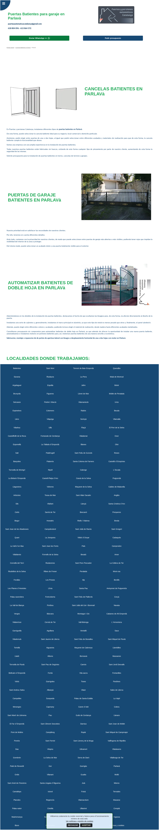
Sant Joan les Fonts (50, 546)
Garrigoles (50, 681)
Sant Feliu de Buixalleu (83, 639)
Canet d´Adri (83, 707)
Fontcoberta (50, 597)
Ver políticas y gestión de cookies (79, 821)
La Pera (83, 377)
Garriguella (17, 631)
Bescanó (83, 512)
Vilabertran (17, 622)
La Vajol (116, 698)
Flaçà (83, 428)
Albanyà (50, 690)
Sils (17, 504)
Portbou (50, 605)
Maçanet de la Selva (83, 487)
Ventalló (83, 631)
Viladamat (83, 436)
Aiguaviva (50, 648)
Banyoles (17, 461)
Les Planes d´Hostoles (17, 588)
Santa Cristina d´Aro (116, 504)
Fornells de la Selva (50, 555)
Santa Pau (83, 588)
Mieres (116, 783)
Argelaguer (17, 385)
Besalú (83, 555)
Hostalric (50, 521)
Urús (117, 402)
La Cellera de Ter (117, 563)
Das (17, 749)
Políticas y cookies (116, 825)
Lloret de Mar (83, 394)
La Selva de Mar (50, 758)
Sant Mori (50, 368)
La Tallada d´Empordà (50, 444)
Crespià (117, 808)
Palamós (50, 461)
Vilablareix (17, 555)
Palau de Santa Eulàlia (83, 698)
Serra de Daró (83, 758)
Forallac (17, 580)
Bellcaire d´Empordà (17, 673)
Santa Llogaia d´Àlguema (50, 783)
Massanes (117, 656)
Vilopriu (50, 749)
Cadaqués (117, 538)
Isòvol (50, 792)
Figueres (50, 394)
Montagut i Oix (83, 614)
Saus (117, 631)
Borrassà (83, 656)
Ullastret (83, 808)
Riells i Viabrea (83, 521)
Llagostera (17, 487)
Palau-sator (17, 808)
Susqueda (50, 698)
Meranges (17, 707)
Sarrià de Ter (50, 512)
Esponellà (17, 444)
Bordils (116, 580)
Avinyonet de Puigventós (117, 588)
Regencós (50, 800)
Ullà (50, 428)
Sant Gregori (116, 529)
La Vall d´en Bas (17, 546)
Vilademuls (17, 639)
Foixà (83, 792)
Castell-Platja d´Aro (50, 478)
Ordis (17, 775)
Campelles (17, 698)
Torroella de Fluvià (16, 665)
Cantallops (17, 792)
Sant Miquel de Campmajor (117, 732)
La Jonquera (50, 538)
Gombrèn (17, 758)
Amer (116, 555)
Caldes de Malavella (116, 487)
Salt (16, 453)
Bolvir (116, 385)
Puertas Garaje (10, 47)
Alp (83, 580)
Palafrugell (50, 453)
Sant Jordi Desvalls (116, 665)
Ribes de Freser (50, 571)
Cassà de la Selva (83, 478)
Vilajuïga (50, 419)
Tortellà (17, 648)
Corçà (116, 597)
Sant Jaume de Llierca (50, 639)
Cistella (50, 808)
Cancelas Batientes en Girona (23, 47)
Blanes (83, 444)
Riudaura (50, 377)
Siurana (17, 377)
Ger (50, 766)
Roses (116, 453)
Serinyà (83, 419)
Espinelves (17, 411)
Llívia (50, 588)
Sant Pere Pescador (83, 563)
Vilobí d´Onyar (83, 538)
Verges (17, 614)
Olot (116, 444)
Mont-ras (116, 571)
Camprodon (116, 546)
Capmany (50, 707)
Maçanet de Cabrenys (83, 648)
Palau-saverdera (17, 597)
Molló (117, 775)
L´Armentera (117, 622)
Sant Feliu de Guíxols (83, 453)
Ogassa (117, 817)
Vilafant (50, 504)
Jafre (83, 385)
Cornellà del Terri (17, 563)
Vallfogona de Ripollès (117, 741)
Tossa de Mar (50, 495)
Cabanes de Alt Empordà (116, 614)
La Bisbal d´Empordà (16, 478)
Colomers (50, 411)
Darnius (83, 724)
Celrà (17, 512)
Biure (17, 825)
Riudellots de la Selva (17, 571)
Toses (83, 681)
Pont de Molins (17, 732)
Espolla (50, 385)
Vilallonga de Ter (116, 758)
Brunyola (17, 394)
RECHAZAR (73, 825)
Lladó (17, 656)
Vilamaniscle (83, 402)
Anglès (116, 495)
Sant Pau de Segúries (50, 665)
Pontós (17, 741)
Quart (17, 538)
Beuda (116, 411)
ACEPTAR (86, 825)
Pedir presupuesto (113, 38)
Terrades (116, 792)
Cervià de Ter (50, 622)
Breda (116, 521)
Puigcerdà (117, 478)
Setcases (17, 402)
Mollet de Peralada (116, 394)
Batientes (17, 368)
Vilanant (50, 775)
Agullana (50, 631)
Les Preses (50, 580)
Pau (50, 715)
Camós (83, 665)
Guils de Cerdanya (83, 715)
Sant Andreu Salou (17, 690)
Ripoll (50, 470)
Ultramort (83, 749)
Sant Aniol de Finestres (17, 783)
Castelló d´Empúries (116, 461)
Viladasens (116, 749)
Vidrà (17, 681)
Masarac (116, 800)
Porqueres (116, 512)
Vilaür (83, 690)
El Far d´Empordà (17, 724)
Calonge (83, 470)
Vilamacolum (83, 800)
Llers (17, 419)
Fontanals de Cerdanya (50, 436)
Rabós (83, 411)
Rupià (83, 732)
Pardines (116, 681)
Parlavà (117, 766)
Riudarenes (50, 563)
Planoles (17, 800)
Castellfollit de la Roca (17, 436)
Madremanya (17, 817)
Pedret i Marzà (50, 402)
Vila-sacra (83, 673)
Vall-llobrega (83, 622)
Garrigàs (83, 766)
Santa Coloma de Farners (83, 461)
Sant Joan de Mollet (117, 724)
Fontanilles (116, 673)
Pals (83, 546)
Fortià (50, 673)
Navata (117, 605)
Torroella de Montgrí (17, 470)
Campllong (50, 732)
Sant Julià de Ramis (83, 529)
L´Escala (116, 470)
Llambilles (117, 648)
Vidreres (50, 487)
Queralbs (116, 368)
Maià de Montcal (116, 377)
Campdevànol (50, 529)
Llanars (117, 715)
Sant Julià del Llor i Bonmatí (83, 605)
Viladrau (17, 428)
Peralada (83, 571)
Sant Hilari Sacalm (83, 495)
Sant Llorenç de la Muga (83, 741)
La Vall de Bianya (17, 605)
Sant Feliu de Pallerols (83, 597)
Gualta (83, 775)
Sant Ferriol (50, 741)
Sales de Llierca (116, 690)
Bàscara (50, 614)
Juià (83, 783)
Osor (117, 436)
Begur (17, 521)
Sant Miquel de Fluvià (117, 639)
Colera (116, 707)
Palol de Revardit (17, 766)
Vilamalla (116, 419)
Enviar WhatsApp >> (38, 38)
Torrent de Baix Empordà (83, 368)
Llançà (83, 504)
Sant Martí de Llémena (17, 715)
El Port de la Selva (116, 428)
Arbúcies (17, 495)
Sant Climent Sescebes (50, 724)
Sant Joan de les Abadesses (17, 529)
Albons (50, 656)
